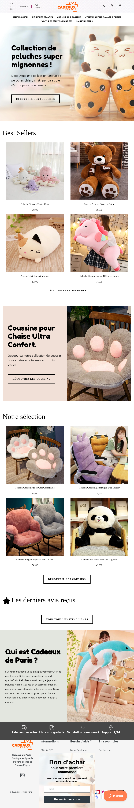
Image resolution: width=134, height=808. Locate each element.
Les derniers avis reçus (43, 600)
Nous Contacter (79, 749)
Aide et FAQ (11, 6)
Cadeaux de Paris (24, 792)
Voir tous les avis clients (67, 619)
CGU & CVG (46, 749)
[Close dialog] (92, 756)
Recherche (105, 749)
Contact (24, 6)
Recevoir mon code (67, 799)
